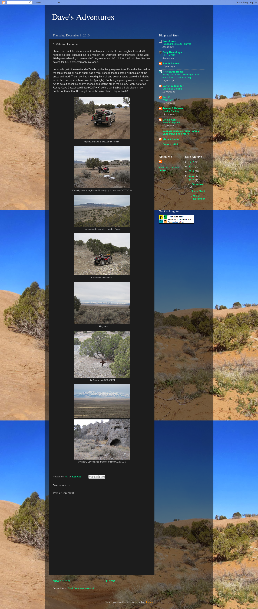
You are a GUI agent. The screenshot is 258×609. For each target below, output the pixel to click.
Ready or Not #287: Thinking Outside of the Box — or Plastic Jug (181, 76)
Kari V (166, 97)
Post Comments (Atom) (81, 588)
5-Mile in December (198, 197)
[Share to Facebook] (100, 477)
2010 (192, 180)
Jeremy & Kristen (173, 108)
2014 (192, 162)
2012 (192, 171)
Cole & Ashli (170, 119)
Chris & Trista (171, 139)
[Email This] (90, 477)
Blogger (149, 602)
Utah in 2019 (169, 55)
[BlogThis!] (93, 477)
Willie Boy (168, 100)
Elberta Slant (198, 191)
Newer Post (61, 581)
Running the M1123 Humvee (177, 44)
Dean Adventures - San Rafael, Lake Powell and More (181, 132)
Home (110, 581)
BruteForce (169, 41)
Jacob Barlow (171, 63)
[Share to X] (97, 477)
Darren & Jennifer (173, 86)
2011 (192, 176)
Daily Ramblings (172, 52)
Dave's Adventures (83, 16)
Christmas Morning (172, 88)
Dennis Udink (171, 144)
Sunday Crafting (171, 111)
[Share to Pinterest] (103, 477)
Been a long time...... (173, 122)
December (197, 184)
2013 (192, 166)
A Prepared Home (173, 71)
